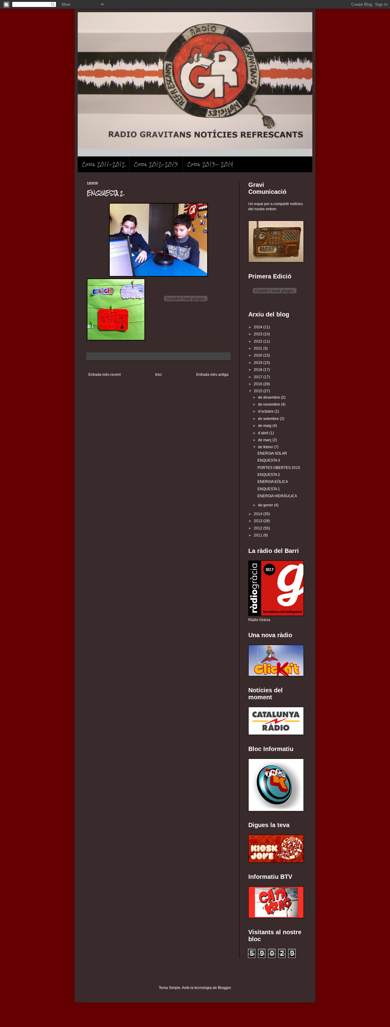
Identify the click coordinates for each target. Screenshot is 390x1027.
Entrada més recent (104, 374)
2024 (258, 327)
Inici (158, 374)
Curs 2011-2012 (103, 164)
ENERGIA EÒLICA (272, 482)
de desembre (269, 397)
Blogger (224, 988)
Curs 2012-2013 (156, 164)
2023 (258, 334)
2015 (258, 391)
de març (265, 440)
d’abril (263, 433)
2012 (258, 528)
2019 (258, 363)
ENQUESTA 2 (268, 475)
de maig (265, 426)
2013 (258, 521)
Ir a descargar (259, 298)
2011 (258, 535)
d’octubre (266, 411)
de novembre (269, 404)
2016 (258, 384)
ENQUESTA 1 (268, 489)
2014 (258, 514)
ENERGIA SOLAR (272, 453)
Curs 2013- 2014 (210, 164)
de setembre (269, 419)
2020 (258, 355)
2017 (258, 377)
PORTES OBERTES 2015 (278, 468)
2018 (258, 370)
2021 (258, 348)
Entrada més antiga (212, 374)
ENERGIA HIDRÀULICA (277, 496)
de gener (266, 505)
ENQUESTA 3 (268, 460)
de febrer (266, 447)
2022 (258, 341)
